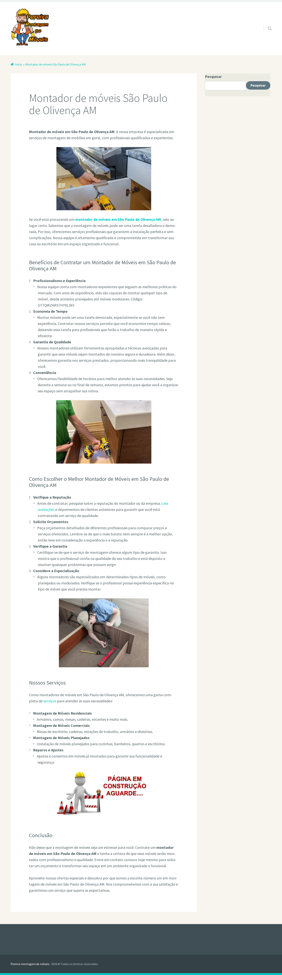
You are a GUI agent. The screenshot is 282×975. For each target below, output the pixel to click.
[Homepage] (30, 27)
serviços (49, 701)
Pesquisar (213, 76)
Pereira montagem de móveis (30, 964)
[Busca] (266, 23)
